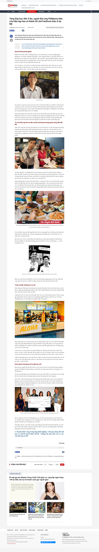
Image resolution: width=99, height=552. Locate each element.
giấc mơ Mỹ (31, 456)
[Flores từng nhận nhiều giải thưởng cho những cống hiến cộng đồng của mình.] (39, 399)
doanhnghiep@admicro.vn (49, 539)
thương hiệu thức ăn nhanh (41, 456)
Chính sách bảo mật (11, 543)
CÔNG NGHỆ (41, 11)
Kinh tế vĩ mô (23, 530)
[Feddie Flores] (39, 85)
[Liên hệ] (23, 30)
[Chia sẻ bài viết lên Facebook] (11, 36)
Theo (39, 447)
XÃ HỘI (13, 11)
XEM (62, 464)
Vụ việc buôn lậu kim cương (28, 7)
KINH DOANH (32, 11)
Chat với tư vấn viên (47, 542)
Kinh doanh (31, 27)
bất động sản (50, 456)
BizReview (24, 5)
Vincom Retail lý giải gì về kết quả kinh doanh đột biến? (33, 48)
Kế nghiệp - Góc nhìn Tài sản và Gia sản (68, 5)
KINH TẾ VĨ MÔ (21, 11)
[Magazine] (9, 1)
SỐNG (49, 11)
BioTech (81, 5)
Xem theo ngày (38, 464)
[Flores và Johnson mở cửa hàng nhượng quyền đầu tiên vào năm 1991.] (39, 259)
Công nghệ (40, 530)
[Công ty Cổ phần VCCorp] (66, 534)
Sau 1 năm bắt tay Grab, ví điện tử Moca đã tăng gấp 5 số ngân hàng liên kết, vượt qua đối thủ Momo (43, 44)
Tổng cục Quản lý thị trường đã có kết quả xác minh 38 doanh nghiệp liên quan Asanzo (40, 46)
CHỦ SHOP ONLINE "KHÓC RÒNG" (48, 5)
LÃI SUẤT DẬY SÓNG (33, 5)
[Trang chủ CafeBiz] (8, 11)
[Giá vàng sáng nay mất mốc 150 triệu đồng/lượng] (18, 507)
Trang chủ (10, 530)
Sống (46, 530)
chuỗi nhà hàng (24, 456)
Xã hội (16, 530)
